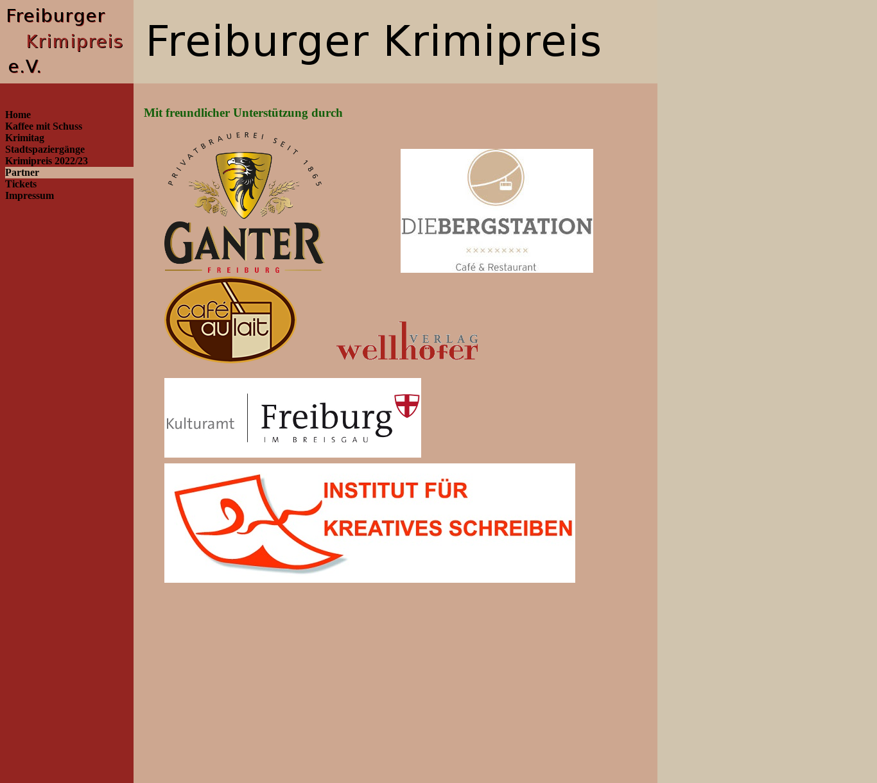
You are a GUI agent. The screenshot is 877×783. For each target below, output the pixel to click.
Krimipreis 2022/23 (46, 160)
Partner (22, 172)
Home (18, 114)
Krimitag (24, 137)
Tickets (21, 183)
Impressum (29, 195)
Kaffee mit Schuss (43, 126)
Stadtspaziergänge (45, 149)
